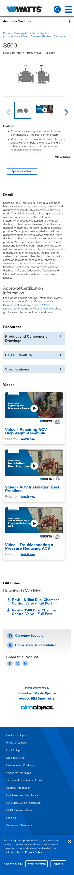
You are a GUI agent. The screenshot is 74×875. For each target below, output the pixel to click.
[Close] (70, 842)
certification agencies (41, 308)
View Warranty (35, 687)
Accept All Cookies (36, 863)
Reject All (58, 863)
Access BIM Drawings (35, 698)
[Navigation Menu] (68, 9)
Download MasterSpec (35, 693)
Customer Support (28, 635)
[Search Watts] (57, 9)
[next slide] (63, 110)
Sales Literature (18, 355)
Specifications (17, 369)
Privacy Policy (33, 852)
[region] (37, 855)
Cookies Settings (13, 863)
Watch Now (28, 439)
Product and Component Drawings (26, 338)
